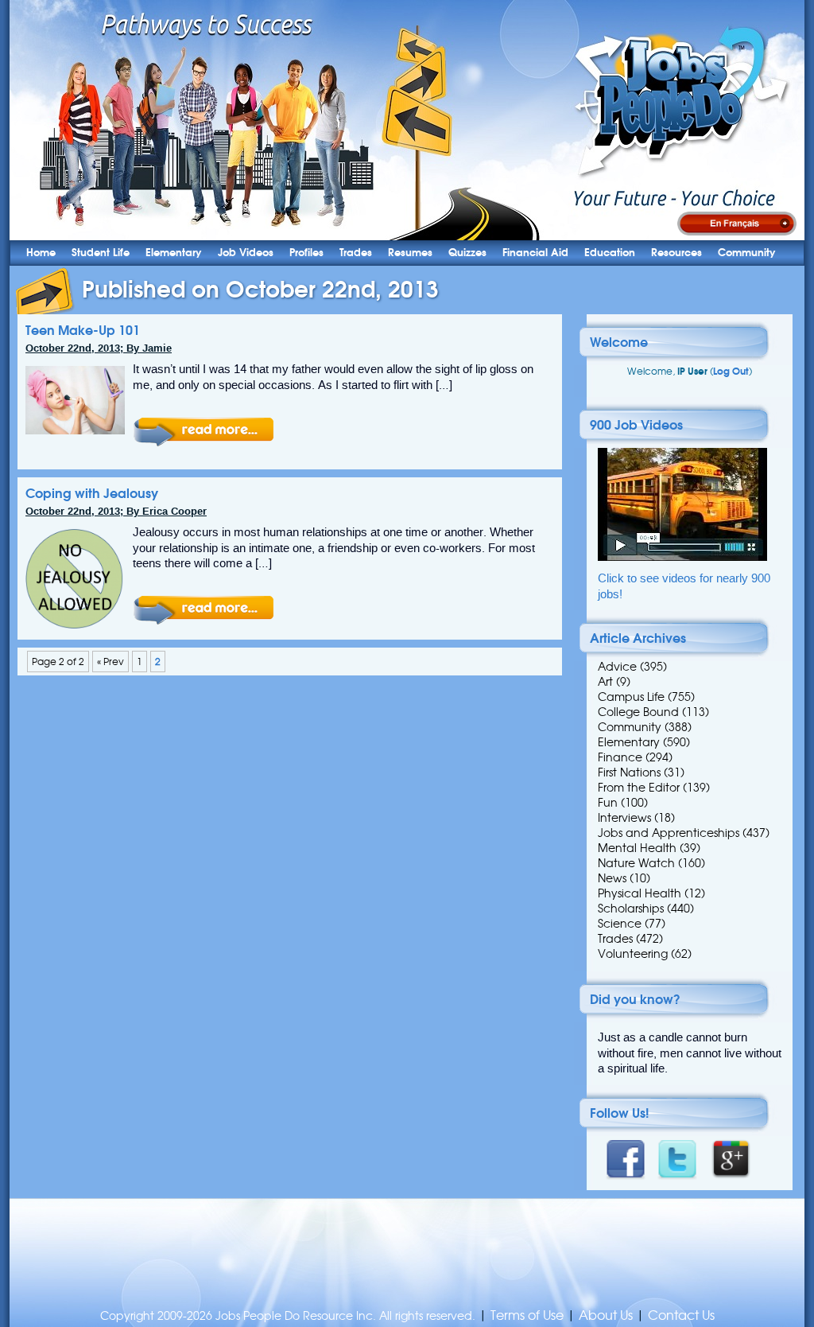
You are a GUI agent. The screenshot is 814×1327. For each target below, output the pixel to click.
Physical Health (639, 893)
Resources (676, 252)
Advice (617, 667)
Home (41, 252)
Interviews (624, 818)
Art (605, 682)
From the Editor (639, 787)
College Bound (638, 712)
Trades (355, 252)
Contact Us (681, 1315)
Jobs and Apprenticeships (668, 833)
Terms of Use (527, 1315)
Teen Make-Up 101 (82, 330)
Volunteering (633, 954)
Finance (620, 757)
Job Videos (245, 252)
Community (747, 252)
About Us (606, 1315)
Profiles (306, 252)
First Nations (629, 772)
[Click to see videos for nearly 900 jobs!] (682, 557)
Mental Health (637, 848)
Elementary (173, 252)
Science (620, 923)
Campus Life (631, 697)
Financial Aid (535, 252)
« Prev (110, 661)
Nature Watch (636, 863)
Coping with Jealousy (91, 493)
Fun (608, 803)
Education (609, 252)
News (612, 878)
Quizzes (467, 252)
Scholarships (631, 908)
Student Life (101, 252)
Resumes (410, 252)
